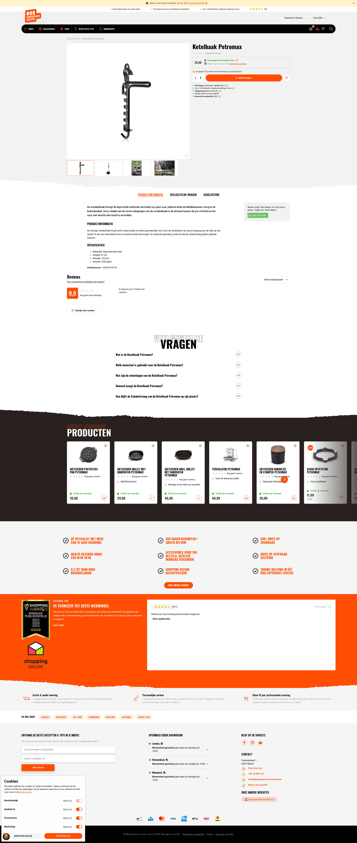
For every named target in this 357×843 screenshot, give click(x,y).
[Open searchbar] (331, 29)
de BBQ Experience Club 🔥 (194, 3)
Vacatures (61, 716)
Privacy (210, 834)
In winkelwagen (244, 78)
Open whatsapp (259, 215)
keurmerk (206, 91)
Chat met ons (255, 768)
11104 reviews (320, 607)
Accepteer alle (63, 836)
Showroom (94, 716)
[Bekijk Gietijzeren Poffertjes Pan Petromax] (88, 473)
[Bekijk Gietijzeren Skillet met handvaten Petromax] (135, 473)
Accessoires (73, 38)
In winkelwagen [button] (104, 498)
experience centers (238, 64)
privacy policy (25, 792)
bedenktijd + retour (210, 85)
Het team (77, 716)
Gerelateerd (211, 194)
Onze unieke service (178, 585)
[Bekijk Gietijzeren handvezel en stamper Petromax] (278, 473)
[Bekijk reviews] (258, 9)
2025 (206, 96)
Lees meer (58, 625)
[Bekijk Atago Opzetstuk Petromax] (325, 473)
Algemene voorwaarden (193, 834)
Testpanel (126, 716)
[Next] (284, 479)
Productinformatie (150, 194)
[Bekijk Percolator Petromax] (230, 473)
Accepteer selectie (23, 836)
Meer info (67, 801)
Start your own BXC (224, 834)
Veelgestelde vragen (183, 194)
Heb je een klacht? (258, 785)
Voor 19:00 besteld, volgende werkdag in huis (213, 88)
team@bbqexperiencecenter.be (265, 779)
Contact (45, 716)
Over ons (110, 716)
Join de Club (144, 716)
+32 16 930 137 (256, 773)
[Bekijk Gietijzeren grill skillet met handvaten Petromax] (183, 473)
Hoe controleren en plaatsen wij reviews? (86, 282)
